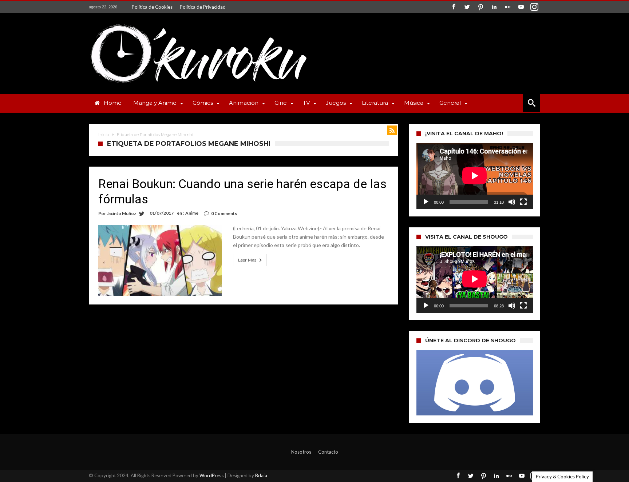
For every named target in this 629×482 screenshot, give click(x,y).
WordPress (211, 475)
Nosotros (301, 452)
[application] (474, 176)
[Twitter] (467, 7)
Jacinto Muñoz (121, 213)
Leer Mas (247, 260)
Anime (191, 213)
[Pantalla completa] (523, 202)
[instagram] (534, 7)
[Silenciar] (511, 202)
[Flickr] (507, 7)
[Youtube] (521, 7)
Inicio (103, 134)
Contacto (328, 452)
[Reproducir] (426, 202)
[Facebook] (453, 7)
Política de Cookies (152, 7)
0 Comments (224, 213)
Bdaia (261, 475)
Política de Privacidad (203, 7)
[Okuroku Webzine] (198, 24)
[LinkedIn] (494, 7)
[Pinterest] (480, 7)
